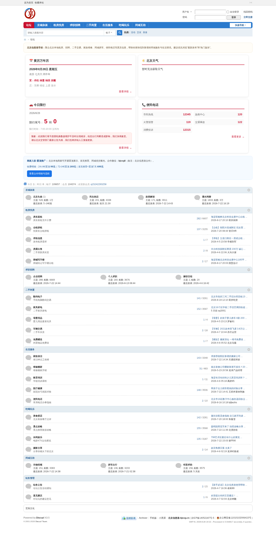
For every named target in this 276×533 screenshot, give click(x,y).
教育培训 (37, 377)
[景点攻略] (28, 428)
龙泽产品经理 (235, 370)
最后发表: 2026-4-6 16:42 (196, 283)
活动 (133, 32)
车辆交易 (37, 328)
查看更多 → (238, 136)
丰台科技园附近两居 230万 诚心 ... (228, 249)
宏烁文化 (30, 508)
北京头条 (37, 196)
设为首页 (28, 2)
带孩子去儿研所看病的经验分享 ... (228, 388)
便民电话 (37, 399)
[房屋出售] (28, 250)
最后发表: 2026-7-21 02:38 (121, 471)
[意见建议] (28, 497)
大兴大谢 (231, 252)
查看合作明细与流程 (39, 173)
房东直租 (37, 217)
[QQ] (128, 517)
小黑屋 (162, 517)
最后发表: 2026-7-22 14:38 (46, 471)
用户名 (185, 12)
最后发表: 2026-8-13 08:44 (121, 283)
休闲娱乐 (37, 437)
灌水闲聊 (206, 196)
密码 (184, 17)
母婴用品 (37, 318)
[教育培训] (28, 379)
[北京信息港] (30, 13)
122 (240, 122)
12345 (187, 114)
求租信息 (37, 238)
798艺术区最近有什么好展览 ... (226, 437)
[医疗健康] (28, 390)
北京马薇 (231, 343)
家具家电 (37, 307)
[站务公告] (28, 486)
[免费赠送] (28, 341)
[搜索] (119, 32)
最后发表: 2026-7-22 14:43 (159, 203)
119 (188, 122)
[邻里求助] (178, 465)
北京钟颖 (231, 499)
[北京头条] (28, 197)
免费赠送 (37, 339)
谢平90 (232, 440)
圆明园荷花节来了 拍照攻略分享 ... (228, 426)
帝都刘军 (231, 241)
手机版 (153, 517)
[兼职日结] (178, 277)
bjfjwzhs (233, 402)
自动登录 (234, 12)
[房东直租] (28, 218)
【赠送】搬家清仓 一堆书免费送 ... (228, 339)
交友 (139, 32)
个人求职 (112, 276)
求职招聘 (75, 25)
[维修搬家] (28, 368)
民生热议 (94, 196)
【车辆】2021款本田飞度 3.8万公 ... (229, 328)
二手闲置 (91, 25)
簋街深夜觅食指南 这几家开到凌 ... (228, 416)
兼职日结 (187, 276)
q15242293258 (98, 184)
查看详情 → (125, 91)
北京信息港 (24, 39)
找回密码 (248, 12)
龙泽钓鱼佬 (233, 451)
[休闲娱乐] (28, 438)
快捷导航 (239, 25)
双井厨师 (233, 220)
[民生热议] (85, 197)
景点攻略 (37, 426)
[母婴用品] (28, 319)
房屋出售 (37, 249)
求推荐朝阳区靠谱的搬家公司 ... (227, 356)
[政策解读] (141, 197)
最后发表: (42, 203)
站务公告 (37, 485)
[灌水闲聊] (197, 197)
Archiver (143, 517)
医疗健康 (37, 388)
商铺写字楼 (38, 259)
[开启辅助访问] (247, 2)
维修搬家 (37, 367)
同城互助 (140, 25)
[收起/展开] (248, 190)
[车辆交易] (28, 330)
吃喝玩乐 (124, 25)
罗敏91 (231, 321)
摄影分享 (37, 448)
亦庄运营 (231, 332)
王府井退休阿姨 (236, 391)
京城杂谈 (42, 25)
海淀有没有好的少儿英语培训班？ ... (229, 377)
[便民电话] (28, 400)
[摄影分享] (28, 449)
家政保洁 (37, 356)
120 (240, 114)
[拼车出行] (103, 465)
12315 (187, 129)
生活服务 (108, 25)
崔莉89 (231, 488)
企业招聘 (37, 276)
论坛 (28, 25)
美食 (145, 32)
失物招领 (37, 464)
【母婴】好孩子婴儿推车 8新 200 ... (229, 318)
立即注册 (248, 17)
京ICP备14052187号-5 (202, 517)
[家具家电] (28, 309)
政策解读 (150, 196)
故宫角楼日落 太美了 (221, 448)
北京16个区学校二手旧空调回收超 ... (229, 307)
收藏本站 (39, 2)
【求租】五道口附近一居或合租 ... (228, 238)
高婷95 (231, 381)
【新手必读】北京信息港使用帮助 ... (229, 485)
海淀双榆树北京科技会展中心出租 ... (229, 217)
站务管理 (30, 478)
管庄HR (233, 231)
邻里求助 (187, 464)
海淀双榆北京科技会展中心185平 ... (229, 259)
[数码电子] (28, 298)
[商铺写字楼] (28, 261)
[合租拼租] (28, 229)
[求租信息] (28, 239)
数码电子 (37, 296)
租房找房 (59, 25)
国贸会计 (233, 263)
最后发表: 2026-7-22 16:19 (215, 203)
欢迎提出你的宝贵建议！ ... (224, 495)
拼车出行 (112, 464)
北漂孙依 (233, 430)
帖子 (108, 32)
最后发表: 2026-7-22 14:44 (46, 283)
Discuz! (40, 517)
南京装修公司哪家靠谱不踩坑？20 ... (229, 367)
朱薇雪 (232, 419)
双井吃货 (233, 300)
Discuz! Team (41, 521)
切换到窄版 (251, 2)
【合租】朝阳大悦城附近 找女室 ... (228, 227)
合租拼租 (37, 227)
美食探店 (37, 416)
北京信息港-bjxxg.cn (178, 517)
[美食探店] (28, 417)
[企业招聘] (28, 277)
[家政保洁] (28, 357)
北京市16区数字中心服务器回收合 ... (229, 399)
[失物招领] (28, 465)
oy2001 (222, 310)
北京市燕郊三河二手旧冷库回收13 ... (229, 296)
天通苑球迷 (234, 359)
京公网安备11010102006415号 (235, 517)
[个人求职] (103, 277)
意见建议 (37, 495)
